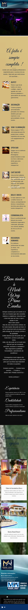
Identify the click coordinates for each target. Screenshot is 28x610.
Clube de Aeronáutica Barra (14, 488)
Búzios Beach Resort (14, 532)
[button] (2, 607)
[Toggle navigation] (26, 3)
